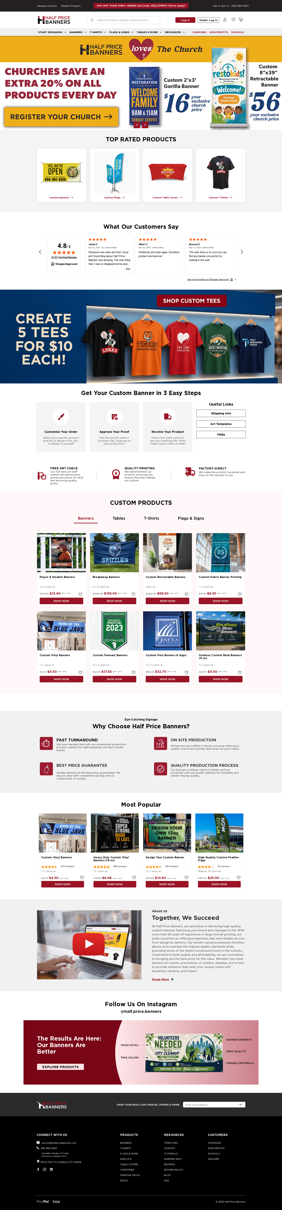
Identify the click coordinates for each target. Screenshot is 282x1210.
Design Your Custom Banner (165, 857)
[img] (64, 252)
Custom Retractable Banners (166, 577)
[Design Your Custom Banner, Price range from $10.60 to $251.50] (167, 833)
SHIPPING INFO (173, 1159)
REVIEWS (169, 1164)
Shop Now (61, 600)
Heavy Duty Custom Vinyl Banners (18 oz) (111, 859)
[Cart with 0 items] (241, 19)
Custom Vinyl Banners (55, 655)
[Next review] (241, 252)
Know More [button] (160, 979)
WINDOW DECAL (130, 1175)
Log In (185, 20)
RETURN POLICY (173, 1169)
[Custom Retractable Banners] (167, 552)
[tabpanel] (141, 83)
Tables (119, 518)
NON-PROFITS (216, 1148)
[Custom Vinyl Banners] (61, 630)
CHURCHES (214, 1143)
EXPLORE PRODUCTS (60, 1067)
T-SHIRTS (125, 1148)
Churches (199, 32)
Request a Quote (47, 6)
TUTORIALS (171, 1153)
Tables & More (148, 32)
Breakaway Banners (106, 577)
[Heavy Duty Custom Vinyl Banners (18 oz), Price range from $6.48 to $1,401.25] (115, 833)
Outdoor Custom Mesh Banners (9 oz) (220, 657)
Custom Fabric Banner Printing (220, 577)
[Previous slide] (137, 125)
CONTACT (169, 1148)
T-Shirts (96, 32)
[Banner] (141, 83)
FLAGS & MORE (129, 1153)
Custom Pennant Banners (110, 655)
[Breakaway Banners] (114, 552)
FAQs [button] (221, 434)
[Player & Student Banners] (61, 552)
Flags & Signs (119, 32)
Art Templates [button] (221, 423)
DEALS (124, 1180)
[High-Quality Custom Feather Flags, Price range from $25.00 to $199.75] (219, 833)
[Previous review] (40, 252)
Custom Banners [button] (59, 197)
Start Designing (50, 32)
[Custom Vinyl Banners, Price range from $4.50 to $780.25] (63, 833)
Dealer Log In (208, 20)
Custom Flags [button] (112, 197)
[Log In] (225, 20)
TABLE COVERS (129, 1164)
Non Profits (219, 32)
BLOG (167, 1175)
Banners (76, 32)
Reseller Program (71, 6)
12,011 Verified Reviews (64, 257)
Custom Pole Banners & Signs (166, 655)
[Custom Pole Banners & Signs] (167, 630)
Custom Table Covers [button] (165, 197)
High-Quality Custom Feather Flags (218, 859)
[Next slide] (145, 125)
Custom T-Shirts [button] (218, 197)
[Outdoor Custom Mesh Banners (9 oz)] (220, 630)
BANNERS (126, 1143)
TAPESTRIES (127, 1169)
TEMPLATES (171, 1143)
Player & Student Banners (57, 577)
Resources (173, 32)
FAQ (166, 1180)
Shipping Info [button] (221, 413)
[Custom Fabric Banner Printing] (220, 552)
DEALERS (213, 1159)
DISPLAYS (126, 1159)
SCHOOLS (237, 32)
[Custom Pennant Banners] (114, 630)
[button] (61, 172)
